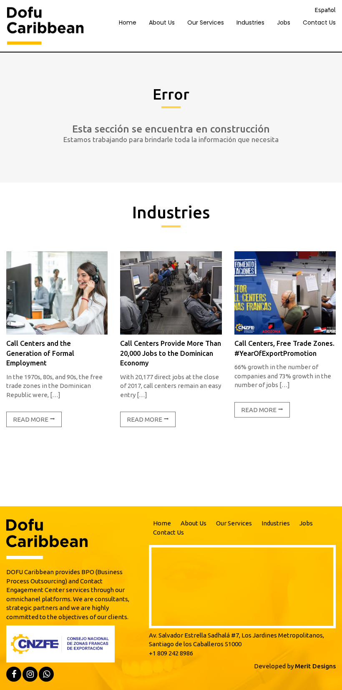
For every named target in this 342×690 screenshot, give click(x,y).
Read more (31, 419)
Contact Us (319, 22)
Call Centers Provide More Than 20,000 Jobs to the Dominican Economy (170, 353)
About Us (162, 22)
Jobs (283, 22)
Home (127, 22)
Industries (250, 22)
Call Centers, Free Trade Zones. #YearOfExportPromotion (284, 348)
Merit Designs (315, 666)
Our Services (205, 22)
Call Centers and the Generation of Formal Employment (40, 353)
